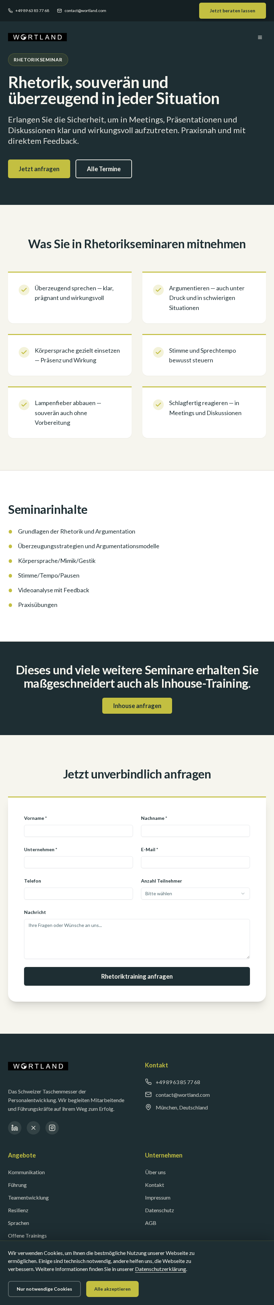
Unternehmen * (40, 849)
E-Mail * (149, 849)
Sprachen (18, 1223)
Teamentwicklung (28, 1197)
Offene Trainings (27, 1235)
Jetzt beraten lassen (232, 10)
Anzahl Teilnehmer (161, 881)
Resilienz (18, 1210)
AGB (150, 1223)
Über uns (155, 1172)
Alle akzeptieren (112, 1289)
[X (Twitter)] (33, 1127)
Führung (17, 1185)
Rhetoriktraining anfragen (137, 976)
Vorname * (35, 818)
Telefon (32, 881)
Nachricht (35, 912)
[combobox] (195, 894)
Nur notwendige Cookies (44, 1289)
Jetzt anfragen (39, 169)
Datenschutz (159, 1210)
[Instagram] (52, 1127)
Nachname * (154, 818)
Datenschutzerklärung (160, 1269)
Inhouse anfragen (137, 705)
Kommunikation (26, 1172)
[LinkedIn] (14, 1127)
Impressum (157, 1197)
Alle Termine (104, 169)
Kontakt (154, 1185)
